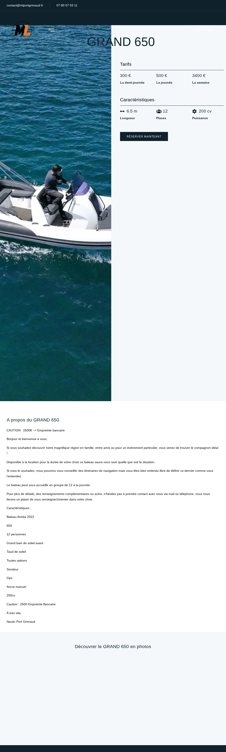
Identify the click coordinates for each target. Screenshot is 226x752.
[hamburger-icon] (51, 30)
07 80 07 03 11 (66, 5)
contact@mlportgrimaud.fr (25, 5)
